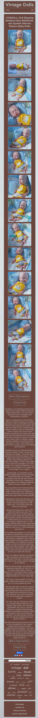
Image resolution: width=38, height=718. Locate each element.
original (13, 685)
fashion (20, 672)
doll (25, 667)
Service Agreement (19, 714)
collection (20, 678)
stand (25, 695)
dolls (22, 684)
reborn (27, 675)
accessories (25, 664)
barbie (12, 671)
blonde (27, 671)
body (30, 695)
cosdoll (12, 678)
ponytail (22, 691)
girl (30, 681)
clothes (14, 692)
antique (27, 678)
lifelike (13, 676)
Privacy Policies (19, 710)
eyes (18, 688)
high (9, 692)
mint (20, 697)
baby (19, 675)
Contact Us (19, 707)
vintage (16, 667)
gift (11, 664)
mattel (23, 688)
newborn (17, 664)
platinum (19, 695)
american (11, 695)
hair (28, 685)
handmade (23, 682)
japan (17, 682)
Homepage (19, 704)
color (9, 676)
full (30, 692)
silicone (12, 688)
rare (29, 688)
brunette (10, 681)
